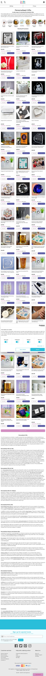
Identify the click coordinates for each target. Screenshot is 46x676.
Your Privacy (3, 657)
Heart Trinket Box (35, 120)
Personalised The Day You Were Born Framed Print (7, 47)
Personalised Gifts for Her (8, 470)
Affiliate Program (38, 654)
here (16, 639)
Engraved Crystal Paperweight (22, 196)
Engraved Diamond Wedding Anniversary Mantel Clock (37, 272)
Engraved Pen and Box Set (6, 120)
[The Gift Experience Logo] (22, 2)
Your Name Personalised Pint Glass (22, 272)
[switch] (17, 342)
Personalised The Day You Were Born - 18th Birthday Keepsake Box (22, 321)
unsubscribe (6, 640)
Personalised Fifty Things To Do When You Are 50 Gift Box (22, 420)
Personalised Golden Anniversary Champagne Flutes (22, 395)
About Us (37, 653)
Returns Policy (4, 654)
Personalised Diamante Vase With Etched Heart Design (7, 71)
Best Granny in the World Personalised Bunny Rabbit (29, 478)
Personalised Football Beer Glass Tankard (7, 395)
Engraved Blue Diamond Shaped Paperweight (38, 197)
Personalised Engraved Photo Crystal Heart (38, 96)
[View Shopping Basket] (44, 2)
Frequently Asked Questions (21, 653)
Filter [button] (12, 6)
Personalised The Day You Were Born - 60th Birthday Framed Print (22, 172)
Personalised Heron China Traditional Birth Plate (6, 197)
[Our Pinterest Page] (26, 646)
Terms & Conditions (5, 658)
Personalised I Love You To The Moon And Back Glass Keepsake (7, 272)
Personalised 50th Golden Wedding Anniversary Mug (37, 395)
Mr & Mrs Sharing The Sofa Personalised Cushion (21, 96)
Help (17, 654)
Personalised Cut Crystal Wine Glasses (22, 47)
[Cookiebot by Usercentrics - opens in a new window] (40, 325)
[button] (38, 674)
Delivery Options (4, 653)
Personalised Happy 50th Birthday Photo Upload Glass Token (7, 420)
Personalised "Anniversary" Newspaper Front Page (6, 247)
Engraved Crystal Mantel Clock (7, 171)
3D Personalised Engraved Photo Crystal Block (38, 71)
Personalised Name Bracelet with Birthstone (37, 321)
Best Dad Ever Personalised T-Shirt (15, 452)
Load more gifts (23, 430)
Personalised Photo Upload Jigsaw (37, 172)
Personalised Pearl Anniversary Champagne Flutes (7, 296)
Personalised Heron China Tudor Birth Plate (7, 222)
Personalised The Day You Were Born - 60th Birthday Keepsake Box (38, 247)
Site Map (18, 657)
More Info (3, 53)
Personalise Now (11, 53)
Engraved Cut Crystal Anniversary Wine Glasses (6, 147)
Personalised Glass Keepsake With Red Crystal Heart (38, 47)
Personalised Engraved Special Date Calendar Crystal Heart (38, 147)
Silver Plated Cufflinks (36, 419)
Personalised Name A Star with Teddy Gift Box (22, 370)
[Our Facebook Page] (17, 646)
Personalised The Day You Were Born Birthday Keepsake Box (38, 370)
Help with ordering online (23, 650)
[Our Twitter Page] (21, 646)
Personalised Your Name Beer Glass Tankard (22, 247)
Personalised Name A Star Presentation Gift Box (37, 296)
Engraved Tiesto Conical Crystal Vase (7, 96)
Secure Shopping (4, 656)
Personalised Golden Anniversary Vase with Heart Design (22, 222)
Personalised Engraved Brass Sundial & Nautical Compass (7, 321)
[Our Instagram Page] (29, 646)
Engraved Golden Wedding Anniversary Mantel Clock (37, 222)
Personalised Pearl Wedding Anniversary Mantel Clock (7, 370)
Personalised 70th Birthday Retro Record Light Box (21, 147)
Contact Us (3, 660)
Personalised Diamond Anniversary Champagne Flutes (22, 296)
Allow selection (23, 349)
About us (37, 650)
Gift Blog (37, 656)
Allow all (37, 349)
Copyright (18, 656)
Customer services (6, 650)
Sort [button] (35, 6)
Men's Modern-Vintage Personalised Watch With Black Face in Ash (22, 121)
